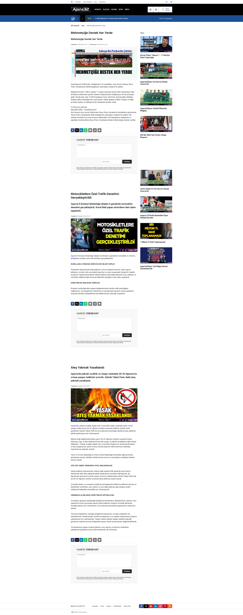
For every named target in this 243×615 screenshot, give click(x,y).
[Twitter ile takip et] (146, 606)
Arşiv (95, 2)
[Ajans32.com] (81, 9)
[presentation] (77, 18)
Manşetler (78, 2)
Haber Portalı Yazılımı (80, 612)
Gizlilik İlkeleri (117, 606)
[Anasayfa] (72, 2)
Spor (121, 9)
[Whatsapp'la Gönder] (85, 130)
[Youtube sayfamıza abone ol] (150, 606)
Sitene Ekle (102, 2)
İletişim (109, 606)
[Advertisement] (61, 50)
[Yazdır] (95, 130)
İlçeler (106, 9)
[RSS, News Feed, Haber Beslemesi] (169, 606)
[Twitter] (77, 130)
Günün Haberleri (87, 2)
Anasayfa (76, 25)
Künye (102, 606)
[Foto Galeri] (171, 2)
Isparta (98, 9)
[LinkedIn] (81, 130)
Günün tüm (165, 18)
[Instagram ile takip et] (160, 606)
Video (127, 9)
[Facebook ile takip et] (141, 606)
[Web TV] (167, 2)
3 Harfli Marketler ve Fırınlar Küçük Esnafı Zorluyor (111, 18)
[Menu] (150, 9)
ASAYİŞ (114, 9)
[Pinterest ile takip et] (165, 606)
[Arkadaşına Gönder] (90, 130)
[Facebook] (73, 130)
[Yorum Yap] (99, 130)
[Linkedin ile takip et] (155, 606)
